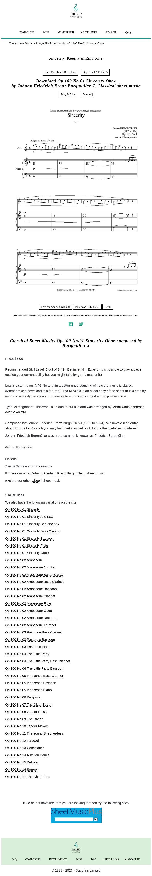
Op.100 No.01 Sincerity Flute (26, 545)
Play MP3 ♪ (68, 94)
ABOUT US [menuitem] (133, 859)
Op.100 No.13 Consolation (24, 748)
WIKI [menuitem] (46, 32)
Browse (10, 473)
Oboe (36, 480)
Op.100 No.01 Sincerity (22, 509)
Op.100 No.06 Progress (22, 697)
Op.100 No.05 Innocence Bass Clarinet (34, 676)
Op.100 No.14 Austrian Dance (27, 755)
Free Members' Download (60, 72)
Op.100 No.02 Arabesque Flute (28, 603)
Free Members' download (55, 306)
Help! (107, 306)
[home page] (76, 11)
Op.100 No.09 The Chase (24, 719)
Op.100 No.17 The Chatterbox (27, 777)
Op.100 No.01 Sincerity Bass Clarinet (32, 531)
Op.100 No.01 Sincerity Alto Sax (29, 517)
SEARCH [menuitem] (111, 32)
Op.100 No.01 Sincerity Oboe (27, 553)
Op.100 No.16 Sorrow (21, 769)
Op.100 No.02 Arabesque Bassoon (31, 589)
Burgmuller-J (76, 345)
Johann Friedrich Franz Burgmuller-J (59, 473)
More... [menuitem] (129, 32)
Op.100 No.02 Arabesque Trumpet (30, 625)
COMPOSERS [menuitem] (26, 32)
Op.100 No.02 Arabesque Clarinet (30, 596)
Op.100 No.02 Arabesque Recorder (31, 618)
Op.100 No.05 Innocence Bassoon (30, 683)
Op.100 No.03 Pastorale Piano (27, 647)
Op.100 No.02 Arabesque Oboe (28, 611)
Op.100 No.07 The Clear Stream (29, 704)
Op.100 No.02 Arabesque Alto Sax (30, 567)
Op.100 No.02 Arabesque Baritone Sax (34, 574)
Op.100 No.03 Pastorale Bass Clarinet (33, 632)
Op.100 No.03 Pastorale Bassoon (30, 639)
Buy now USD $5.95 (95, 72)
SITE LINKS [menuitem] (90, 32)
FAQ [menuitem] (14, 859)
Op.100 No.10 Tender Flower (26, 726)
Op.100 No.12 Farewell (22, 741)
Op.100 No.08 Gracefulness (26, 712)
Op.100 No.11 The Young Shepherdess (34, 733)
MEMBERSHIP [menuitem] (66, 32)
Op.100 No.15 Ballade (21, 762)
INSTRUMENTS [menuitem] (58, 859)
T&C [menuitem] (93, 859)
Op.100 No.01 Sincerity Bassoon (29, 538)
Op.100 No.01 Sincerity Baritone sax (32, 524)
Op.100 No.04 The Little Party (27, 654)
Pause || (88, 94)
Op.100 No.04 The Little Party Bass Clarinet (37, 661)
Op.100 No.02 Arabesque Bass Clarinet (34, 582)
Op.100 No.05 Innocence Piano (28, 690)
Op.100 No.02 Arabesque (24, 560)
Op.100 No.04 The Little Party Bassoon (34, 668)
